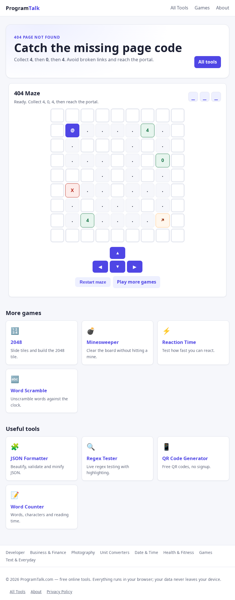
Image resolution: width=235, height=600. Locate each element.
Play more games (136, 282)
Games (202, 8)
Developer (15, 552)
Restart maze (93, 282)
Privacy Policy (59, 591)
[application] (117, 175)
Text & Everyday (21, 560)
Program (23, 7)
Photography (83, 552)
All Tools (179, 8)
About (222, 8)
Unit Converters (115, 552)
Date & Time (146, 552)
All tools (207, 62)
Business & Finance (48, 552)
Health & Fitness (178, 552)
